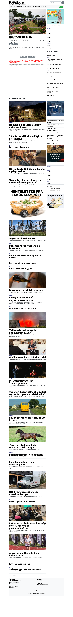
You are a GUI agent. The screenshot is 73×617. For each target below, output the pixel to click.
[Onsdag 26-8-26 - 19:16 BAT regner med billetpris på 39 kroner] (27, 407)
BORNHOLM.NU (19, 6)
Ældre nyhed (32, 56)
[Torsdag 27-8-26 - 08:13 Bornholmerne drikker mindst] (27, 279)
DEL (11, 44)
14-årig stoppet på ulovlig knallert (55, 83)
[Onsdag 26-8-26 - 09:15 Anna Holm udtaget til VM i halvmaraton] (27, 542)
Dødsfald (49, 30)
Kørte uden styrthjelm (52, 79)
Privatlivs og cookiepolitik (43, 584)
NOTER (48, 53)
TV (45, 6)
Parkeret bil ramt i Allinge (53, 87)
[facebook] (36, 590)
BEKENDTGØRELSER (38, 6)
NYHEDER (11, 122)
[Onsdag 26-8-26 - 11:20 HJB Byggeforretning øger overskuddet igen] (27, 479)
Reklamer (40, 579)
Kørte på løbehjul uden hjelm (54, 64)
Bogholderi (40, 581)
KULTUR (10, 355)
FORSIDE (12, 6)
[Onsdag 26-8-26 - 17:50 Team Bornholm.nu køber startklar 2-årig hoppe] (27, 434)
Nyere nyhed (23, 56)
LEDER (10, 236)
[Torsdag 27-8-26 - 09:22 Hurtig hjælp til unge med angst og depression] (27, 158)
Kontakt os (40, 580)
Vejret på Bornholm (55, 188)
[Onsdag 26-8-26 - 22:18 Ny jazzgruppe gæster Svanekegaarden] (27, 370)
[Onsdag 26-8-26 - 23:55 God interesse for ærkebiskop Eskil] (27, 346)
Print (16, 44)
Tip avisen (61, 6)
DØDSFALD (49, 28)
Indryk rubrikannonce (52, 143)
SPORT (10, 442)
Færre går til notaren (52, 55)
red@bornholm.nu (13, 587)
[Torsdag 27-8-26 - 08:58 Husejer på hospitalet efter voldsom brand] (27, 111)
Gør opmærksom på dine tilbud (54, 140)
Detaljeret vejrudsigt (55, 190)
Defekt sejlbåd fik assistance (54, 76)
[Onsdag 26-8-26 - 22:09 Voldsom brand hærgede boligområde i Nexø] (27, 319)
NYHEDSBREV (28, 6)
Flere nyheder (50, 48)
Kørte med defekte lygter (53, 68)
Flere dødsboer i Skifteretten (54, 72)
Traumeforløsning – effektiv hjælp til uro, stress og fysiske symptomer (55, 137)
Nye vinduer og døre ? (52, 132)
